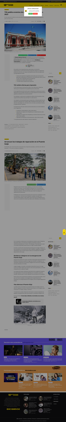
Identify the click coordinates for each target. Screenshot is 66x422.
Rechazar (35, 13)
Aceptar (30, 13)
